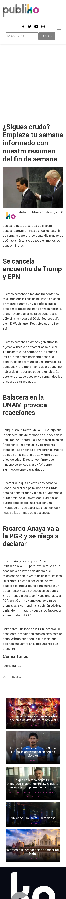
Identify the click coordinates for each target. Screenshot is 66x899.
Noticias (33, 725)
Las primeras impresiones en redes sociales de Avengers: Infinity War (33, 718)
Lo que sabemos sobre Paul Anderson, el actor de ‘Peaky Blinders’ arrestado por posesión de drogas (33, 783)
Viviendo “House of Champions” (33, 818)
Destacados (26, 793)
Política (33, 761)
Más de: (12, 677)
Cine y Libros (14, 793)
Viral (37, 796)
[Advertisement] (33, 82)
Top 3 (32, 796)
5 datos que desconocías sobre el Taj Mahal (33, 851)
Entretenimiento (40, 793)
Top (27, 796)
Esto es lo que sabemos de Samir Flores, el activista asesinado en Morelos (33, 751)
